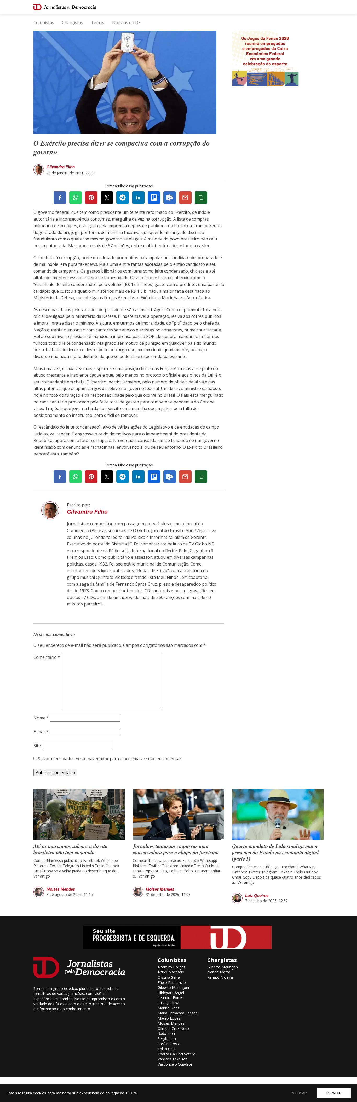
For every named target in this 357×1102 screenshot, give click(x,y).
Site (37, 745)
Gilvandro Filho (61, 167)
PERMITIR (334, 1093)
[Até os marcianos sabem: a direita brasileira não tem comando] (79, 814)
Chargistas (72, 22)
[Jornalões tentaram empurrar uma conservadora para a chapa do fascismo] (178, 814)
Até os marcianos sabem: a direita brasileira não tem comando (70, 849)
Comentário (46, 657)
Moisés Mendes (61, 889)
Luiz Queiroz (257, 895)
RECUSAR (299, 1093)
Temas (97, 22)
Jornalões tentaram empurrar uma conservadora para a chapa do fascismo (176, 849)
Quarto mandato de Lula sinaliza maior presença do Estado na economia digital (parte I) (275, 852)
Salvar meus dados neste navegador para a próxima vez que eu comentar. (110, 758)
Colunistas (43, 22)
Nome (41, 718)
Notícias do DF (126, 22)
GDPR (132, 1093)
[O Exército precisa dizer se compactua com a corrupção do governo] (124, 81)
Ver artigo (41, 876)
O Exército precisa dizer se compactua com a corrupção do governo (121, 147)
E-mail (41, 732)
